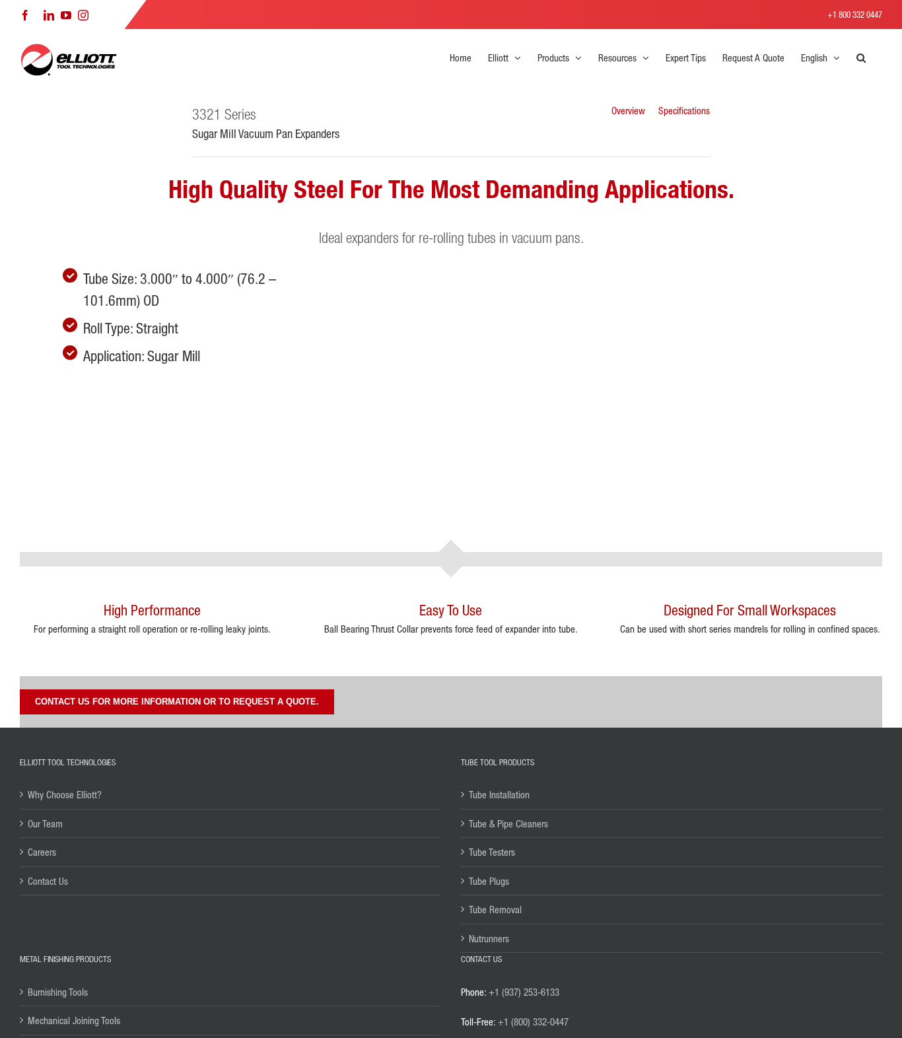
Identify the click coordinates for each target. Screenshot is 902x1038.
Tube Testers (492, 852)
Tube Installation (499, 794)
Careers (42, 852)
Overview (628, 110)
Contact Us (48, 881)
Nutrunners (489, 938)
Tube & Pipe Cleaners (508, 823)
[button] (861, 57)
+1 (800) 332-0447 (533, 1021)
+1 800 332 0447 (854, 14)
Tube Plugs (489, 881)
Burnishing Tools (58, 992)
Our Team (45, 823)
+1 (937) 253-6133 (524, 992)
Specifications (684, 110)
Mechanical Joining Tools (74, 1020)
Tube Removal (495, 909)
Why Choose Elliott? (65, 794)
